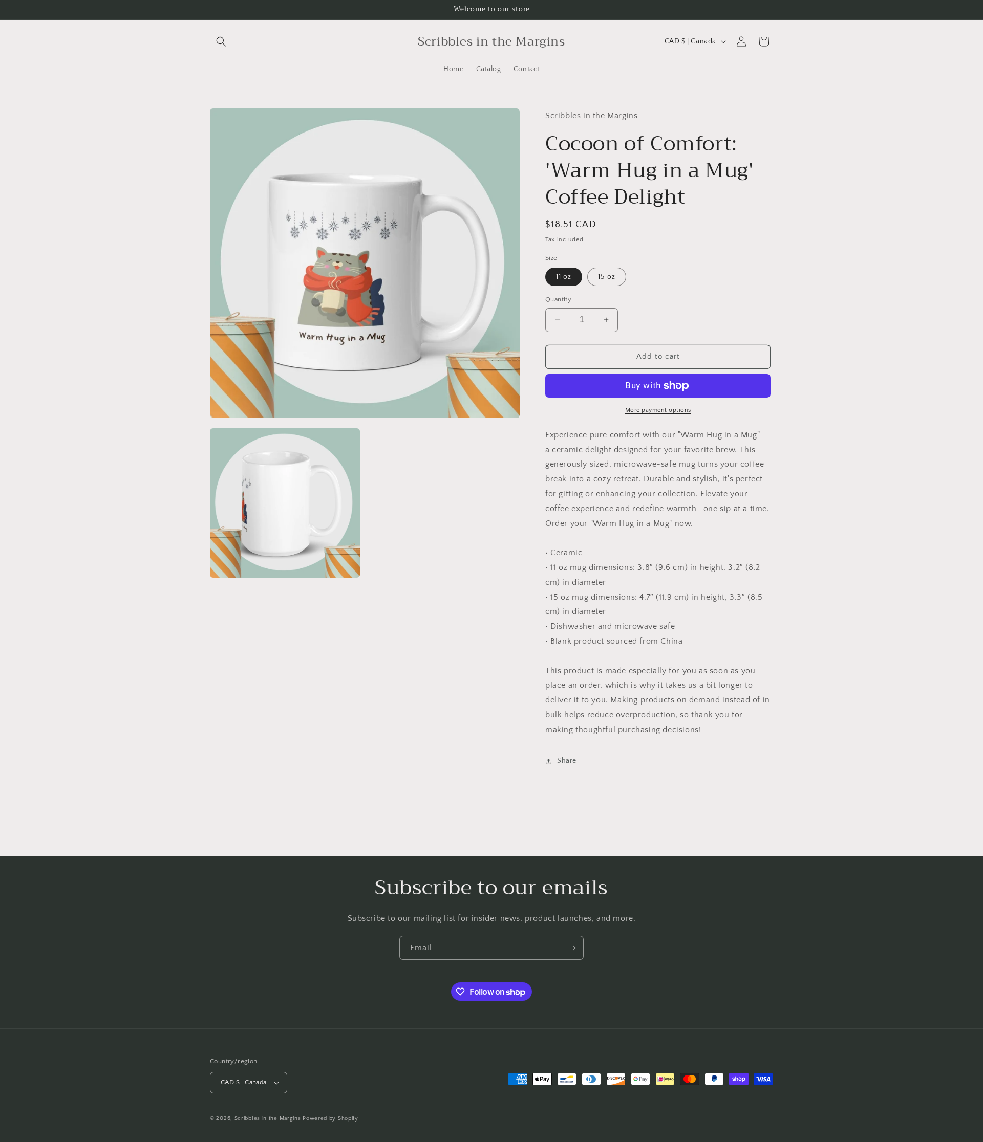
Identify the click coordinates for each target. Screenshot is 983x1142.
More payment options (658, 410)
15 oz (606, 277)
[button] (221, 41)
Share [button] (566, 761)
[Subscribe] (572, 948)
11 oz (563, 277)
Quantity (558, 299)
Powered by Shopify (330, 1118)
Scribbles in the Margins (267, 1118)
